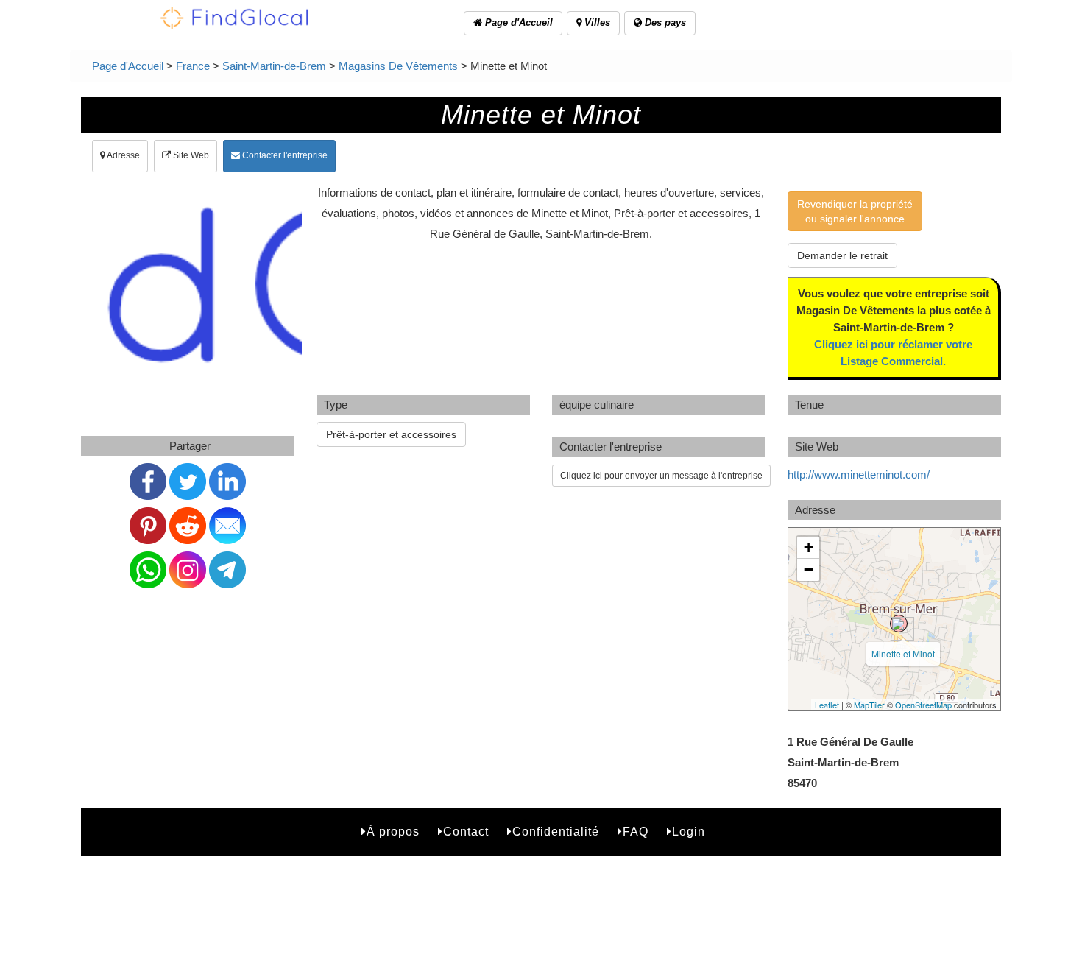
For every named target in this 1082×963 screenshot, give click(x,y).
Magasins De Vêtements (398, 66)
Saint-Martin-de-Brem (274, 66)
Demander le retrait (842, 255)
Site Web (190, 155)
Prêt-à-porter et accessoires (391, 434)
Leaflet (827, 704)
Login (688, 831)
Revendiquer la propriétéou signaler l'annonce (855, 211)
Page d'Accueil (517, 22)
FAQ (635, 831)
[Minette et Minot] (899, 623)
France (193, 66)
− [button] (808, 569)
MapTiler (869, 704)
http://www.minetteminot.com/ (859, 474)
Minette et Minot (903, 653)
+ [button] (808, 547)
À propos (393, 831)
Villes (595, 22)
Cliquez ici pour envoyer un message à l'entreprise (661, 475)
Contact (466, 831)
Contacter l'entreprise (284, 155)
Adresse (122, 155)
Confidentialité (555, 831)
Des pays (664, 22)
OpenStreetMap (923, 704)
